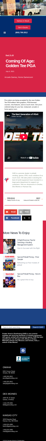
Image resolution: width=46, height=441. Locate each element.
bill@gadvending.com (10, 405)
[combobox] (15, 327)
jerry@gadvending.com (10, 378)
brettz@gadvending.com (11, 426)
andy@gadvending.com (10, 383)
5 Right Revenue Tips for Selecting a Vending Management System (26, 242)
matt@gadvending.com (10, 431)
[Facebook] (23, 350)
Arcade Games (11, 77)
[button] (4, 32)
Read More (21, 252)
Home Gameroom (25, 77)
